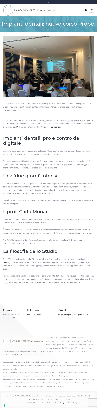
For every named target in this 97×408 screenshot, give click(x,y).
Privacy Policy (59, 403)
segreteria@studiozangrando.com (73, 314)
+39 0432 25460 (35, 314)
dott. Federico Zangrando (49, 127)
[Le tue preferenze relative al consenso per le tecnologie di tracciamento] (4, 405)
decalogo (7, 262)
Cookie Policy (72, 403)
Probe (19, 127)
